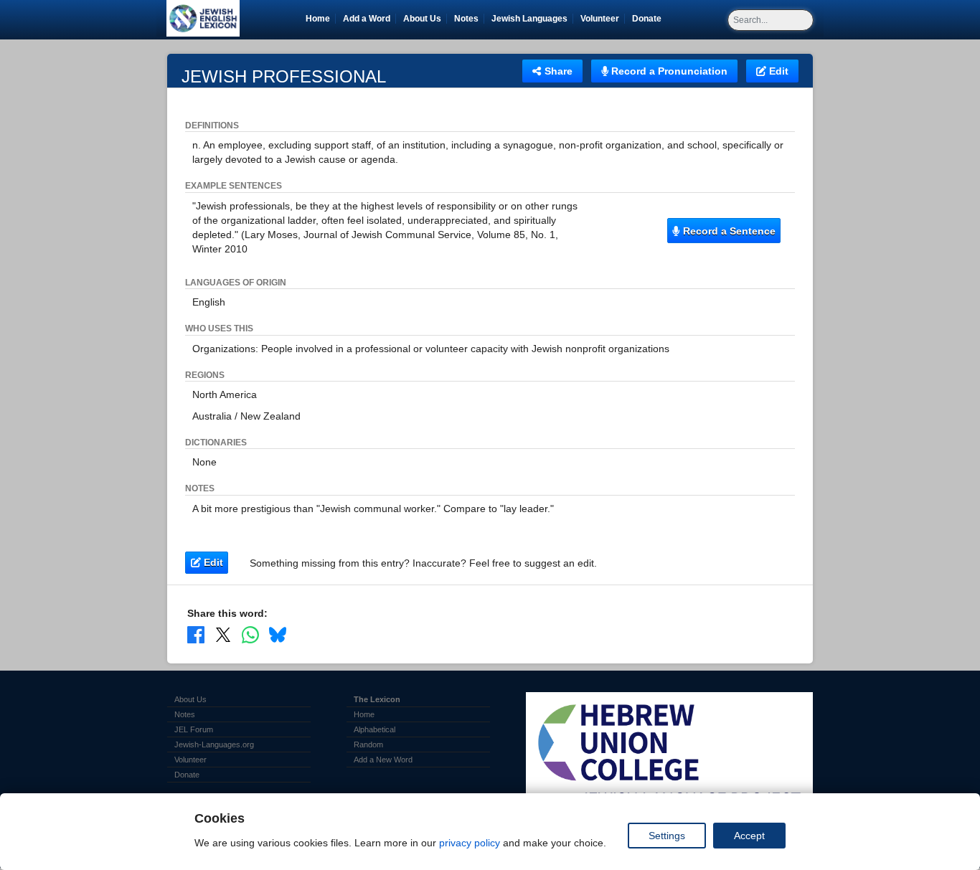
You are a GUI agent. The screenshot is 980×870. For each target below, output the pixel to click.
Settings (667, 835)
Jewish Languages (532, 19)
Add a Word (366, 19)
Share (557, 71)
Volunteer (602, 19)
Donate (649, 19)
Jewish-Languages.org (214, 744)
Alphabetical (374, 729)
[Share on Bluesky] (277, 634)
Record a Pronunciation (667, 71)
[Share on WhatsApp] (250, 634)
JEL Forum (193, 729)
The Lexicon (377, 699)
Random (368, 744)
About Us (422, 19)
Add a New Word (383, 759)
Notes (466, 19)
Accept (749, 835)
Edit (777, 71)
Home (318, 19)
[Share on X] (223, 634)
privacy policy (469, 842)
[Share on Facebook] (195, 634)
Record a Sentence (728, 231)
